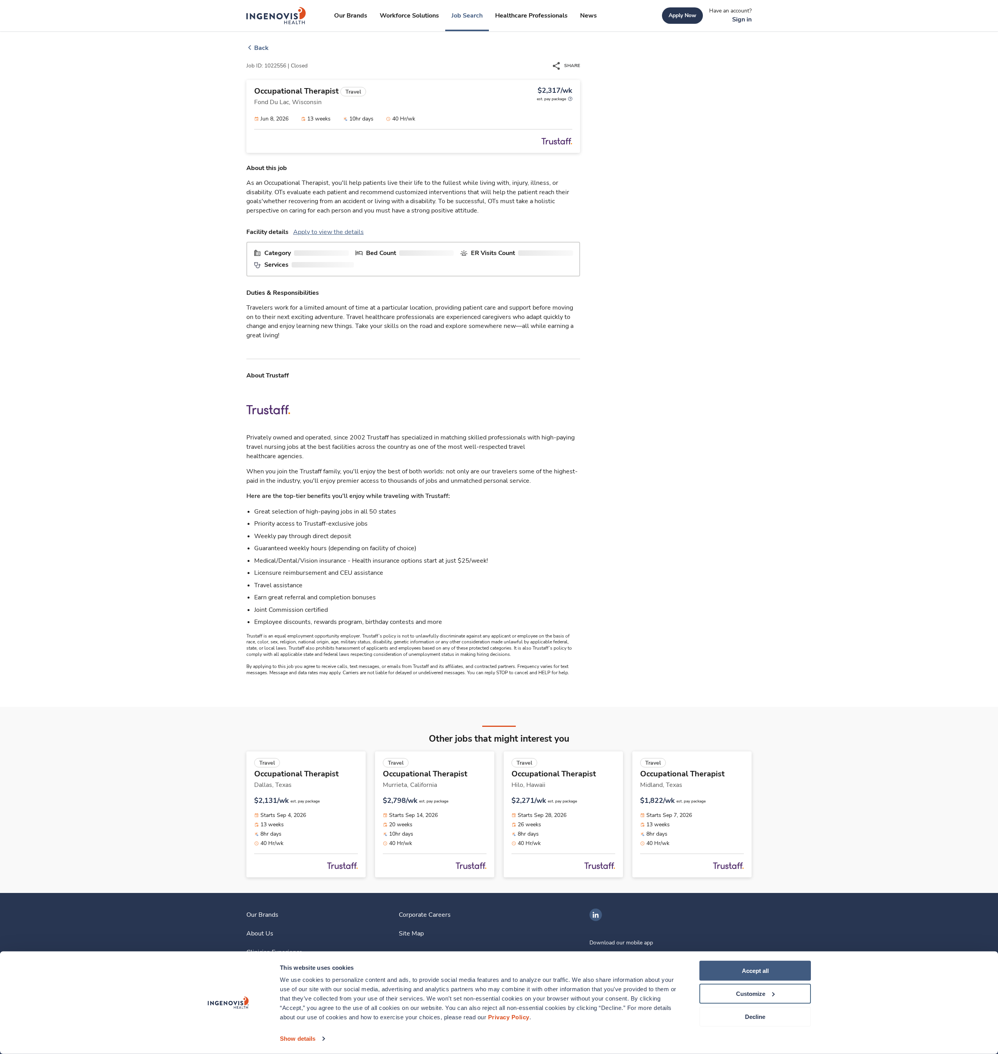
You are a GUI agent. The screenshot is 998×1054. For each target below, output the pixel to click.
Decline (755, 1016)
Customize (750, 993)
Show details (297, 1038)
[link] (276, 15)
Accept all (755, 970)
